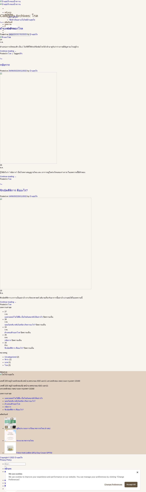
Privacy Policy (6, 460)
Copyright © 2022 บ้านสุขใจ (11, 458)
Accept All (131, 484)
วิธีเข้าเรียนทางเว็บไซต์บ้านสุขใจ (22, 20)
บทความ (8, 24)
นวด (6, 362)
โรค (1, 22)
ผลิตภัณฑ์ (8, 22)
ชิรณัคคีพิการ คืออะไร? (14, 190)
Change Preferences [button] (113, 484)
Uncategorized (10, 357)
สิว (21, 54)
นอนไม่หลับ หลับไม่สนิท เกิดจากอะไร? (20, 325)
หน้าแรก (8, 12)
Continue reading (8, 51)
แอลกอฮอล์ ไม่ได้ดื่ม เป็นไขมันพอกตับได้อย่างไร (24, 317)
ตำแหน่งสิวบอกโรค (11, 28)
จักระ (7, 359)
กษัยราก (5, 64)
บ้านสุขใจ (34, 34)
